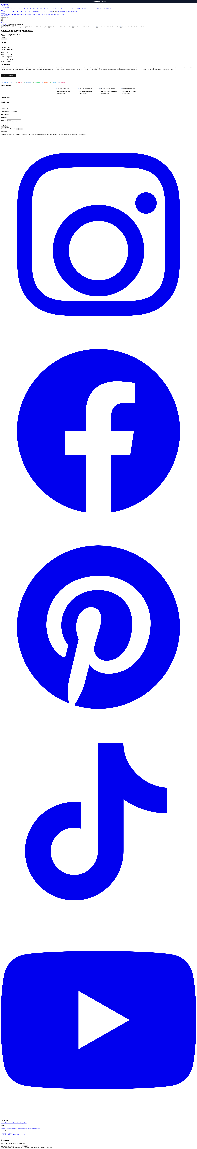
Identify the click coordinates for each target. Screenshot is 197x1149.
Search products (4, 17)
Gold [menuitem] (30, 14)
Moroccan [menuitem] (49, 8)
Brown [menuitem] (18, 14)
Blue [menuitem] (15, 14)
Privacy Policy (23, 1128)
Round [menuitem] (63, 11)
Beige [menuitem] (9, 14)
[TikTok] (98, 921)
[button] (98, 25)
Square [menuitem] (67, 11)
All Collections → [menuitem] (5, 8)
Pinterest (19, 82)
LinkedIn (28, 82)
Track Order (4, 1123)
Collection (7, 7)
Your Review (4, 125)
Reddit (45, 82)
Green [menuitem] (33, 14)
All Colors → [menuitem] (4, 14)
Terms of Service (32, 1128)
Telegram (53, 82)
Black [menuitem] (12, 14)
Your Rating (4, 117)
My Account (10, 1123)
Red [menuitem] (55, 14)
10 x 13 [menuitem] (18, 11)
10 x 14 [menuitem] (22, 11)
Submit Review (4, 127)
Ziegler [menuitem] (100, 8)
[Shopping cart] (1, 22)
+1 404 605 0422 (14, 1134)
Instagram (62, 82)
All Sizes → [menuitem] (4, 11)
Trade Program (4, 15)
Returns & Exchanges (18, 1123)
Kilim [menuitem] (41, 8)
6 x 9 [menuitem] (8, 11)
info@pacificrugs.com (24, 1134)
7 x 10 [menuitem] (48, 11)
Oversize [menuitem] (71, 11)
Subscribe (25, 1146)
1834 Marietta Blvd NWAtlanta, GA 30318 (6, 1134)
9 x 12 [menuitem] (14, 11)
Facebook (5, 82)
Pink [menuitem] (49, 14)
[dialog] (98, 129)
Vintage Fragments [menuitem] (93, 8)
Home (2, 7)
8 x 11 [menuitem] (44, 11)
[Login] (3, 22)
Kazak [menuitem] (38, 8)
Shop (6, 24)
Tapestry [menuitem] (70, 8)
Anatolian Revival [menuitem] (23, 8)
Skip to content (4, 4)
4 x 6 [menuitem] (39, 11)
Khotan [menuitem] (45, 8)
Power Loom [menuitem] (64, 8)
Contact (38, 1128)
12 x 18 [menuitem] (30, 11)
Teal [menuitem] (59, 14)
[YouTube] (98, 1117)
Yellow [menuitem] (62, 14)
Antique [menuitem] (12, 8)
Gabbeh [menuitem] (35, 8)
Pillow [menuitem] (59, 8)
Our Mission (9, 1128)
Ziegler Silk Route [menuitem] (106, 8)
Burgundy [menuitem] (22, 14)
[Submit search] (2, 20)
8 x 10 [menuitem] (11, 11)
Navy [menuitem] (42, 14)
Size (2, 10)
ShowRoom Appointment (8, 75)
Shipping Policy (16, 1128)
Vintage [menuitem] (87, 8)
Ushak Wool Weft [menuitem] (80, 8)
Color (3, 13)
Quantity (3, 37)
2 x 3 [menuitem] (33, 11)
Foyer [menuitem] (75, 11)
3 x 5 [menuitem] (36, 11)
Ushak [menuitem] (74, 8)
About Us (3, 1128)
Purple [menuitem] (51, 14)
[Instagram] (98, 332)
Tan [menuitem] (57, 14)
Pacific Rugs (4, 5)
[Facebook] (98, 528)
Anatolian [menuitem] (16, 8)
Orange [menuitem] (45, 14)
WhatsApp (37, 82)
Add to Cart (3, 39)
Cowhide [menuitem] (30, 8)
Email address (4, 1146)
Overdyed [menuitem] (55, 8)
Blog (25, 1123)
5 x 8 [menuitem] (42, 11)
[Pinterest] (98, 724)
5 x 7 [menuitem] (51, 11)
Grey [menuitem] (36, 14)
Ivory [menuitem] (39, 14)
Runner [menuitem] (60, 11)
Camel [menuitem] (27, 14)
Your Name (3, 120)
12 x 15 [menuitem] (26, 11)
